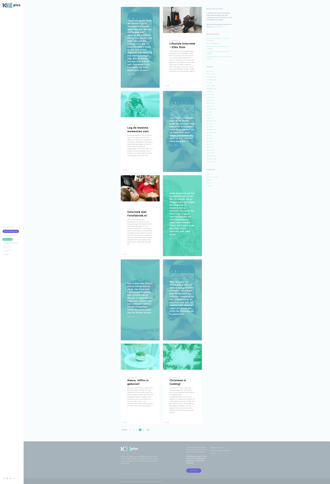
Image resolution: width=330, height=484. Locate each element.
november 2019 (211, 132)
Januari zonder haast (213, 43)
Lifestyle (168, 9)
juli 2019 (209, 135)
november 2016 (211, 162)
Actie (208, 174)
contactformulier (217, 27)
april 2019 (210, 144)
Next (148, 430)
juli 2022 (209, 112)
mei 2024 (209, 92)
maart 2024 (210, 94)
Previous (124, 430)
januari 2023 (211, 106)
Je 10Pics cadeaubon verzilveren (220, 451)
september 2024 (212, 89)
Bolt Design (160, 481)
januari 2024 (211, 97)
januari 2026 (211, 74)
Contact (212, 453)
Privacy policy (133, 481)
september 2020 (212, 121)
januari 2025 (211, 86)
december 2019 (211, 130)
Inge (167, 85)
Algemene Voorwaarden (144, 481)
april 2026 (210, 71)
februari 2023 (211, 103)
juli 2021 (209, 115)
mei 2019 (209, 141)
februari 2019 (211, 150)
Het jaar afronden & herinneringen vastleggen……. (218, 47)
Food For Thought (212, 177)
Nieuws (125, 178)
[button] (193, 470)
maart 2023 (210, 100)
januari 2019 (210, 153)
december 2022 (211, 109)
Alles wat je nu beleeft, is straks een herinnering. (218, 39)
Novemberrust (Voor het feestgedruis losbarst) (218, 53)
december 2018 (211, 156)
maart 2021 (210, 118)
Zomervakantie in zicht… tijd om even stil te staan (220, 58)
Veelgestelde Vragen (216, 448)
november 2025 (211, 80)
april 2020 (210, 127)
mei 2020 (209, 124)
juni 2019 (209, 138)
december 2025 (211, 77)
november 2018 (211, 159)
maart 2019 (210, 147)
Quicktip (209, 186)
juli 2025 (209, 83)
